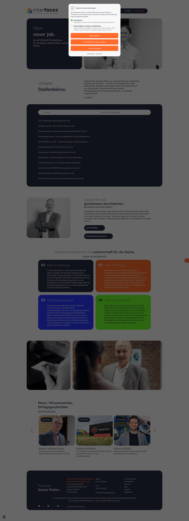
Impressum (98, 53)
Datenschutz (90, 53)
